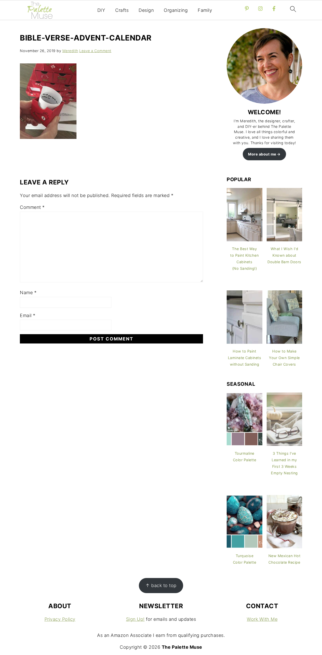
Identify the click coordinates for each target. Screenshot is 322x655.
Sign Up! (135, 619)
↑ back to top (161, 585)
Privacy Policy (60, 619)
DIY (101, 10)
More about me (262, 154)
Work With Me (262, 619)
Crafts (122, 10)
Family (205, 10)
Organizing (176, 10)
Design (146, 10)
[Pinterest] (247, 8)
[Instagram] (260, 8)
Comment (32, 207)
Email (27, 315)
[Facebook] (274, 8)
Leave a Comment (95, 51)
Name (28, 292)
